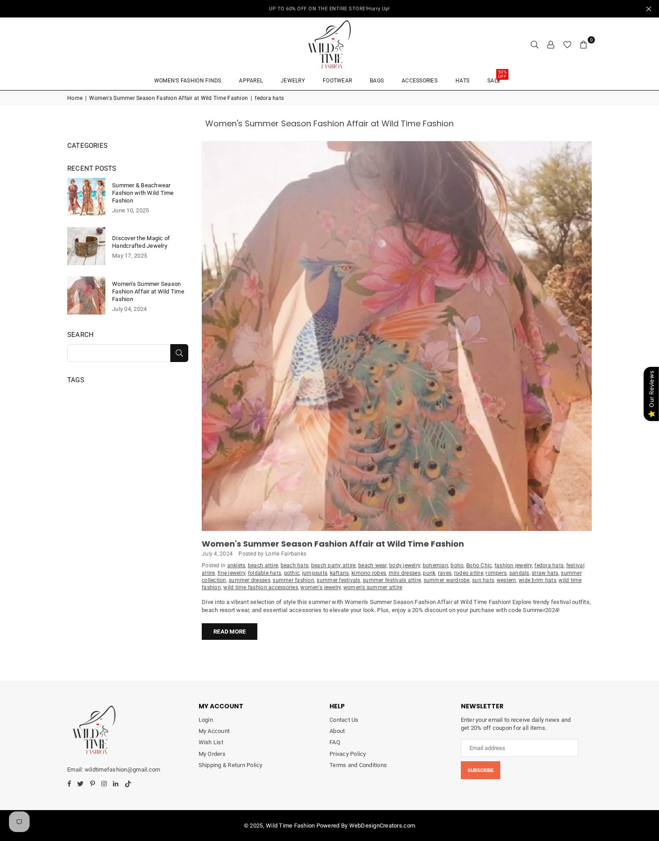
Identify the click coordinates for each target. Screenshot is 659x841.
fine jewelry (231, 573)
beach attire (263, 565)
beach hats (295, 565)
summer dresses (249, 580)
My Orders (212, 753)
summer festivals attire (392, 580)
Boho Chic (479, 565)
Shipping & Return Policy (231, 765)
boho (457, 565)
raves (444, 573)
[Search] (535, 44)
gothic (292, 573)
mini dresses (405, 573)
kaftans (339, 573)
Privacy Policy (348, 753)
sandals (519, 573)
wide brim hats (537, 580)
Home (74, 98)
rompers (496, 573)
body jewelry (404, 565)
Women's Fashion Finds (187, 81)
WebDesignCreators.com (382, 825)
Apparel (251, 81)
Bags (377, 81)
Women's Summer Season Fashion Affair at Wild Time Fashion (168, 98)
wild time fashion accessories (260, 587)
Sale (497, 78)
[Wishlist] (567, 44)
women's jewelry (320, 587)
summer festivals (338, 580)
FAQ (335, 742)
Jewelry (293, 81)
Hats (462, 81)
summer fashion (293, 580)
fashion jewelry (513, 565)
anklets (236, 565)
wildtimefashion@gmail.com (122, 769)
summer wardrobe (447, 580)
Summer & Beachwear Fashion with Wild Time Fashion (143, 193)
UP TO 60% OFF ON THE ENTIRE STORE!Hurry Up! (329, 9)
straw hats (545, 573)
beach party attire (333, 565)
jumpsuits (314, 573)
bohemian (435, 565)
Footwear (337, 81)
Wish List (211, 742)
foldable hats (264, 573)
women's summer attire (372, 587)
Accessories (420, 81)
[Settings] (551, 44)
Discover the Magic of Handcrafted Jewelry (141, 242)
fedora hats (549, 565)
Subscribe (481, 770)
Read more (229, 631)
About (337, 731)
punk (429, 573)
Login (206, 719)
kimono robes (368, 573)
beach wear (372, 565)
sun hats (483, 580)
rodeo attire (468, 573)
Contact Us (344, 719)
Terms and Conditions (358, 765)
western (506, 580)
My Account (214, 731)
